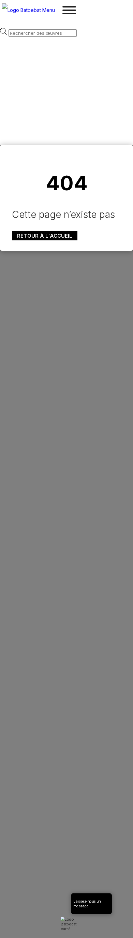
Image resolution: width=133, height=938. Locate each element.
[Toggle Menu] (69, 10)
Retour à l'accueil (44, 236)
